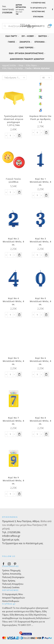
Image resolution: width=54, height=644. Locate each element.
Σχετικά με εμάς (10, 539)
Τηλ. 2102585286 (11, 532)
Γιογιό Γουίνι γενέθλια (13, 180)
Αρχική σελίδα (9, 65)
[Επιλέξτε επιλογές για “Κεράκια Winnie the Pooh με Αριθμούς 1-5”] (46, 132)
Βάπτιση (42, 36)
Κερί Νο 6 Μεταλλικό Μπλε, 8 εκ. (40, 361)
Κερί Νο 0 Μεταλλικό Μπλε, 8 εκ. (40, 301)
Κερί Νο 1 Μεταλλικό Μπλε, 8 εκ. (40, 181)
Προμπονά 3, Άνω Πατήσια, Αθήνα (20, 521)
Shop (20, 65)
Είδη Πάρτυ (11, 36)
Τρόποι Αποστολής (11, 573)
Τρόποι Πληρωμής (11, 570)
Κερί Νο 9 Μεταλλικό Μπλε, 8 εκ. (13, 480)
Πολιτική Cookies (10, 587)
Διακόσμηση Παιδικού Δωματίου (27, 59)
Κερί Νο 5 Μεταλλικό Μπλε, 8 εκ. (13, 361)
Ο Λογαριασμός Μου (12, 594)
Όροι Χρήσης (8, 580)
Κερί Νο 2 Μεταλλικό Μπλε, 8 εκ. (13, 241)
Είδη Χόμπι (34, 614)
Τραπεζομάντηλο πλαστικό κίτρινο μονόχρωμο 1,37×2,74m (13, 120)
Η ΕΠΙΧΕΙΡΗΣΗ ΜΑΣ (38, 3)
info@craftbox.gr (11, 535)
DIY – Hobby (28, 36)
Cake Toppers (26, 47)
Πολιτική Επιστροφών (13, 577)
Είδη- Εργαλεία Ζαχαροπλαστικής (26, 53)
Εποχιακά (39, 41)
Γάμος (11, 41)
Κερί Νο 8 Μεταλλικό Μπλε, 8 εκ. (40, 420)
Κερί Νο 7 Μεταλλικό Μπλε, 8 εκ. (13, 420)
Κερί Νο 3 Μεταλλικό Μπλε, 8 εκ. (40, 241)
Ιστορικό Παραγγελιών (13, 597)
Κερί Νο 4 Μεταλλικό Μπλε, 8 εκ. (13, 301)
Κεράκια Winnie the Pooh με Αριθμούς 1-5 (40, 119)
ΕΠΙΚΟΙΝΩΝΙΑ (38, 16)
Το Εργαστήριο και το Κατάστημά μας (22, 543)
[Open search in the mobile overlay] (18, 26)
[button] (19, 135)
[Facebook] (52, 9)
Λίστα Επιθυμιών (10, 601)
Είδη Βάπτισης (17, 614)
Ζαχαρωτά (25, 41)
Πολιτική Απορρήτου (12, 583)
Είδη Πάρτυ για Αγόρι (12, 68)
